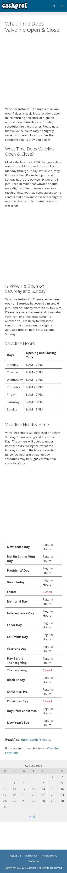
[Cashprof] (14, 6)
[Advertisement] (33, 72)
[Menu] (62, 6)
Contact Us (30, 855)
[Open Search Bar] (54, 6)
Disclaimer (33, 861)
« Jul (32, 816)
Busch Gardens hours (35, 740)
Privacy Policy (49, 855)
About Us (15, 855)
